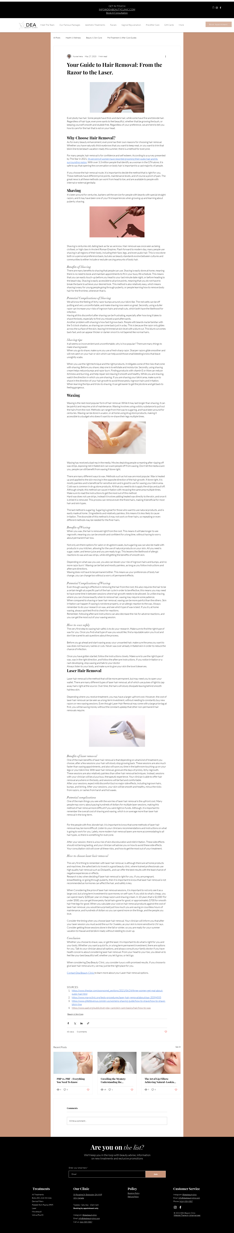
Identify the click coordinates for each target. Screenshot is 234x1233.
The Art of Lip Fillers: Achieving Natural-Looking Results (160, 1080)
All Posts (56, 38)
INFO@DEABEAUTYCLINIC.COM (117, 9)
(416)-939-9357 (186, 1201)
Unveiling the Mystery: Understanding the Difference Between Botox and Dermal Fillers (115, 1080)
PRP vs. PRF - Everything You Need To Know (71, 1080)
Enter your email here (78, 1168)
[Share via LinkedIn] (81, 1023)
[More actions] (165, 56)
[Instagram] (216, 7)
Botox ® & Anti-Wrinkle (41, 1198)
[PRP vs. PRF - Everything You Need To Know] (73, 1063)
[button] (213, 7)
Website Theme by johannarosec (187, 1215)
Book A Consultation (117, 12)
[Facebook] (220, 7)
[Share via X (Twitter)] (75, 1023)
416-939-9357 (86, 1222)
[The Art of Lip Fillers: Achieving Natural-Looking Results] (161, 1063)
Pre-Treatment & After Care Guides (121, 38)
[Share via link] (88, 1023)
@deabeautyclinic (89, 1215)
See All (178, 1047)
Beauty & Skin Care (94, 38)
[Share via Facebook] (68, 1023)
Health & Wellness (73, 38)
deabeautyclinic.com (91, 1218)
